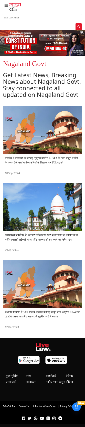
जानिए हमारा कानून (55, 381)
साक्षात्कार (31, 381)
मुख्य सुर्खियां (12, 375)
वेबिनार (69, 375)
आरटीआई (51, 375)
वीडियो (69, 381)
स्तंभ (28, 375)
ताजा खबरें (11, 381)
